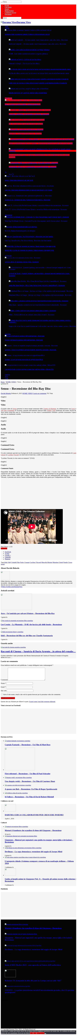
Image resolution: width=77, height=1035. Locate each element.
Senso (15, 409)
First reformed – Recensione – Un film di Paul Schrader (27, 774)
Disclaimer (8, 14)
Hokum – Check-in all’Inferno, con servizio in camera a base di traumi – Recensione (31, 315)
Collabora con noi (10, 12)
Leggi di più (40, 1033)
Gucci (73, 409)
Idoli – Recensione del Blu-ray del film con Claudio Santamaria (26, 124)
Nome (3, 683)
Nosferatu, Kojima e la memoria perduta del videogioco (20, 231)
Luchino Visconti (13, 455)
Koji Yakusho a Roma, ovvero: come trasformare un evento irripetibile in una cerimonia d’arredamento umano (39, 73)
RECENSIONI (8, 256)
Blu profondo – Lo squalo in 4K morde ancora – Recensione (25, 133)
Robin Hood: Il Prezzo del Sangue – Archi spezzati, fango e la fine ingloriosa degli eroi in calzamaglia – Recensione (40, 295)
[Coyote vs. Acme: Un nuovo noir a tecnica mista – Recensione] (22, 258)
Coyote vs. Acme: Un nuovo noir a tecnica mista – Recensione (22, 262)
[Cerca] (1, 2)
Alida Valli (7, 562)
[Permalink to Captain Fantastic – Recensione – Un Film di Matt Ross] (17, 741)
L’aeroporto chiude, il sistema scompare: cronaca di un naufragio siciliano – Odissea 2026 (29, 369)
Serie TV (11, 174)
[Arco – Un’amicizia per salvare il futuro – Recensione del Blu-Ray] (23, 100)
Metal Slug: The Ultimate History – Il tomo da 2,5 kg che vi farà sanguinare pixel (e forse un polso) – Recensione (36, 221)
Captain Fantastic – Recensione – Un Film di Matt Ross (27, 745)
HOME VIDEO (8, 98)
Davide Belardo (6, 393)
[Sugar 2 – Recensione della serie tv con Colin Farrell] (20, 176)
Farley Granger (25, 562)
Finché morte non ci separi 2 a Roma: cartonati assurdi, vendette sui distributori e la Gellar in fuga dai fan (38, 83)
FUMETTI (7, 375)
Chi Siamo (8, 7)
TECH (6, 377)
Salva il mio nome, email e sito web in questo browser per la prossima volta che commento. (32, 694)
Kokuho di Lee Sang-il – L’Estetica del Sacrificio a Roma (24, 63)
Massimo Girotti (58, 562)
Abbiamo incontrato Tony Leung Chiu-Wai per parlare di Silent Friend (28, 93)
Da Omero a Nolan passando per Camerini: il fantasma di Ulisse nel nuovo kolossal (27, 34)
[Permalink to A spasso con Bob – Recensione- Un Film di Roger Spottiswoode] (18, 785)
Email (3, 687)
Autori (7, 9)
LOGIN (6, 378)
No (34, 1033)
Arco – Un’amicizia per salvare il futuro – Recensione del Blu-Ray (22, 104)
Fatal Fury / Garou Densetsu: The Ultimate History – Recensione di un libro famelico (28, 240)
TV (6, 172)
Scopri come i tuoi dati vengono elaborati (42, 701)
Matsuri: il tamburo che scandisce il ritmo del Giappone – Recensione (24, 340)
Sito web (3, 691)
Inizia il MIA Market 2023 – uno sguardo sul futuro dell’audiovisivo (33, 965)
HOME (6, 26)
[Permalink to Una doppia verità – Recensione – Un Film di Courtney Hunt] (18, 777)
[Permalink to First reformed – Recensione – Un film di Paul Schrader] (20, 770)
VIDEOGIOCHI (8, 215)
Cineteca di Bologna (49, 409)
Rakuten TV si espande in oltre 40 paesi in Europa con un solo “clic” (33, 981)
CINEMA (7, 28)
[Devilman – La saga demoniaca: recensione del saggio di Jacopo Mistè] (25, 355)
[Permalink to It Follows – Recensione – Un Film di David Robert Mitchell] (16, 793)
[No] (45, 1033)
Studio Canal (51, 410)
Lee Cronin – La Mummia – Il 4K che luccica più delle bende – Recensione (29, 114)
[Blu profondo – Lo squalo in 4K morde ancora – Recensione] (26, 129)
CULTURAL (8, 334)
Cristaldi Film (15, 562)
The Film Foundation (8, 410)
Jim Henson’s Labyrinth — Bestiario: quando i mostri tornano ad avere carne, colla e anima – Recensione (37, 44)
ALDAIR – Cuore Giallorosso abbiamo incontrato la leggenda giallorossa (28, 54)
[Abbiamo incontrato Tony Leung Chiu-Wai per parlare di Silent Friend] (28, 89)
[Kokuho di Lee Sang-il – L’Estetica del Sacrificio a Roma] (25, 59)
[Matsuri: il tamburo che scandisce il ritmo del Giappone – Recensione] (24, 336)
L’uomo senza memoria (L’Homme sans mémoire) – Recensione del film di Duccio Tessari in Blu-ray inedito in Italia (41, 143)
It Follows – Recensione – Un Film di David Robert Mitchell (29, 797)
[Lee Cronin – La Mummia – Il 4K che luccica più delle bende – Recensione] (30, 110)
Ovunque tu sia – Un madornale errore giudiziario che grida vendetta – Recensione (27, 200)
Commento (4, 680)
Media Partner (9, 11)
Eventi (7, 5)
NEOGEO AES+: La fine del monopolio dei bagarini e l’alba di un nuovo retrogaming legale (29, 250)
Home (3, 382)
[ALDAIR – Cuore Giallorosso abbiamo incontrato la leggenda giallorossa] (29, 50)
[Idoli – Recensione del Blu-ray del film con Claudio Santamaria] (27, 120)
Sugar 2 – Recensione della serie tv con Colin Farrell (19, 180)
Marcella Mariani (46, 562)
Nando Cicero (67, 562)
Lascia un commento (39, 393)
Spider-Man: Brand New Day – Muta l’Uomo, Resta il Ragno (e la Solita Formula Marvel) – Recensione (37, 285)
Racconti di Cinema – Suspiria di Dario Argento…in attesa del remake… (38, 651)
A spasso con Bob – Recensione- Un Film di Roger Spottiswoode (31, 789)
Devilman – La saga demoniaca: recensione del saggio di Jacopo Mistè (24, 359)
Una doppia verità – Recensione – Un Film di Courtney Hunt (30, 781)
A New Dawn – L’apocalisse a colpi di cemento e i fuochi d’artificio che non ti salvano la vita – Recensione (38, 305)
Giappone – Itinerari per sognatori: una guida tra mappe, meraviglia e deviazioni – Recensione (30, 350)
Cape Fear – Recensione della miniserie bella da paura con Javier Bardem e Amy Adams (28, 190)
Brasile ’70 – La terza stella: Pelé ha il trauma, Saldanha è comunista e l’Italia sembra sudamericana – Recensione (36, 209)
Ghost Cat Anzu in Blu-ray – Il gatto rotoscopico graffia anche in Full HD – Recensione (32, 167)
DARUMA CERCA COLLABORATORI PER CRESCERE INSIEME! (34, 815)
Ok (31, 1033)
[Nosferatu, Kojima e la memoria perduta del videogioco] (21, 227)
